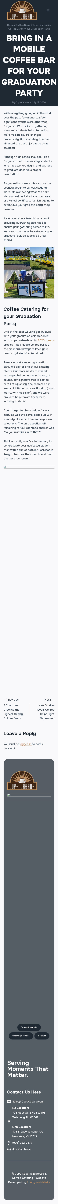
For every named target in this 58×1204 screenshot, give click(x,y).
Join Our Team (21, 1149)
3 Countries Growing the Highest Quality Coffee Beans (13, 709)
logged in (26, 744)
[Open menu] (48, 10)
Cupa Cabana (22, 102)
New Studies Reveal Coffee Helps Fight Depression (45, 709)
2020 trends (46, 340)
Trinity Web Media (38, 1182)
